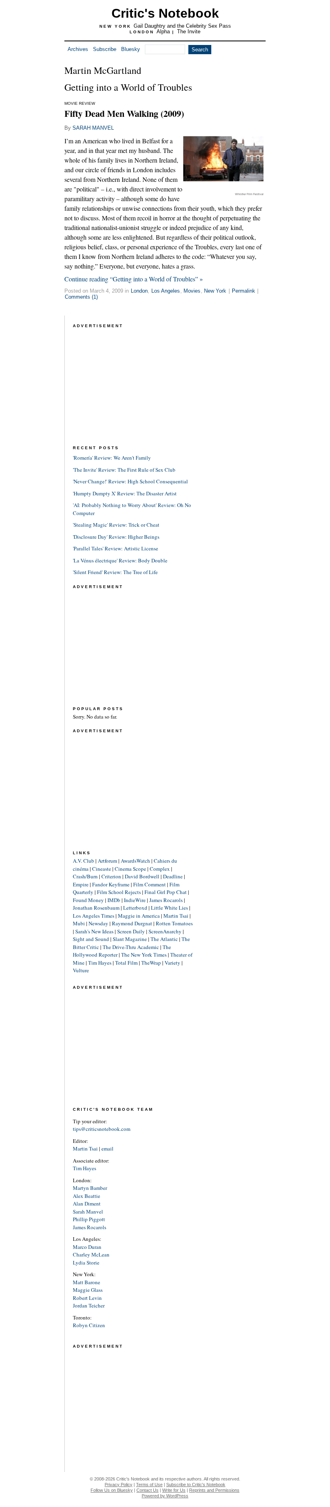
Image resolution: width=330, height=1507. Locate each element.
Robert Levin (87, 1297)
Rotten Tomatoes (174, 923)
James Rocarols (166, 900)
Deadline (173, 876)
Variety (172, 962)
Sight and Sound (91, 939)
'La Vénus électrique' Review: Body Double (120, 560)
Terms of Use (149, 1484)
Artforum (107, 860)
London (139, 291)
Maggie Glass (88, 1289)
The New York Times (144, 954)
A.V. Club (83, 860)
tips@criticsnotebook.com (101, 1128)
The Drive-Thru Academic (131, 947)
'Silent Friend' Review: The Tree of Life (115, 572)
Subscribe (104, 49)
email (107, 1148)
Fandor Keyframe (111, 884)
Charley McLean (91, 1254)
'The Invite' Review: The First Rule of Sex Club (124, 469)
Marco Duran (87, 1246)
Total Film (126, 962)
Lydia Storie (86, 1262)
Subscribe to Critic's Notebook (195, 1484)
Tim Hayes (99, 962)
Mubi (79, 923)
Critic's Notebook (165, 13)
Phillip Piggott (89, 1219)
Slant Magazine (130, 939)
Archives (78, 49)
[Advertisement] (133, 380)
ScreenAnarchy (165, 931)
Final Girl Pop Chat (165, 892)
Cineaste (101, 868)
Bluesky (130, 49)
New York (215, 291)
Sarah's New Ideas (94, 931)
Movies (192, 291)
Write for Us (174, 1490)
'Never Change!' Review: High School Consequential (130, 481)
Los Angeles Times (93, 915)
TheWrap (151, 962)
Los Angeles (165, 291)
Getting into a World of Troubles (128, 87)
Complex (160, 868)
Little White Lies (169, 907)
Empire (81, 884)
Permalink (243, 291)
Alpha (163, 32)
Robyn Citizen (89, 1325)
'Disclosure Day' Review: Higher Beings (116, 536)
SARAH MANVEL (93, 128)
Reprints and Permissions (214, 1490)
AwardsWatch (135, 860)
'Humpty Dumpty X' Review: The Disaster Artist (125, 493)
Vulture (81, 970)
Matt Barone (86, 1282)
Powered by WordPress (165, 1495)
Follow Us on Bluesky (112, 1490)
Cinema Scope (130, 868)
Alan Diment (87, 1203)
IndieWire (135, 900)
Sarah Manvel (88, 1211)
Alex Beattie (86, 1195)
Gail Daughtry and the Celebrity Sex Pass (182, 26)
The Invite (188, 32)
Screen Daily (131, 931)
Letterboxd (135, 907)
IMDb (113, 900)
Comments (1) (81, 297)
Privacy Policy (118, 1484)
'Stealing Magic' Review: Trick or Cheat (116, 524)
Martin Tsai (175, 915)
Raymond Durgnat (132, 923)
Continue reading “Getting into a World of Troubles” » (133, 279)
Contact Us (147, 1490)
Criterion (111, 876)
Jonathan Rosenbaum (96, 907)
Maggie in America (139, 915)
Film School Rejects (119, 892)
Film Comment (149, 884)
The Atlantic (164, 939)
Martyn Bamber (90, 1187)
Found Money (88, 900)
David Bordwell (142, 876)
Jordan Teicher (89, 1305)
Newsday (98, 923)
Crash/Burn (85, 876)
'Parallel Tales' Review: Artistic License (115, 548)
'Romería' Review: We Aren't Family (112, 457)
